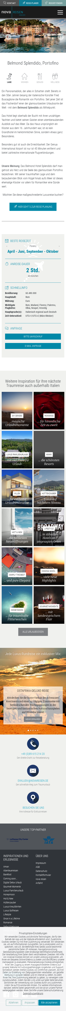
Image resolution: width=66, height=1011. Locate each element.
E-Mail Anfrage (33, 346)
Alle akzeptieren (49, 1002)
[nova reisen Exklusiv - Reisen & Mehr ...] (13, 12)
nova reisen (41, 879)
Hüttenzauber (9, 902)
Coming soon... (10, 878)
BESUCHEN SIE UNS (33, 807)
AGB (38, 867)
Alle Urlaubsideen (33, 631)
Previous (6, 246)
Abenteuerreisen (10, 870)
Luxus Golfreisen (11, 910)
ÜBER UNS (42, 856)
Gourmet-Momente (12, 886)
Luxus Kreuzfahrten (12, 906)
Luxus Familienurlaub (13, 890)
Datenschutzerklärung (33, 993)
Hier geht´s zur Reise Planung (34, 206)
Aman (6, 866)
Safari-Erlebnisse (11, 926)
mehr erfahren (33, 719)
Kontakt (11, 3)
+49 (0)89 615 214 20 (33, 754)
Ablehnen (13, 1002)
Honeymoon (9, 894)
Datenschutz (41, 871)
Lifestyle (7, 914)
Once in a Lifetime (11, 918)
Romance (7, 922)
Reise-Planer (32, 3)
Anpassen (30, 1002)
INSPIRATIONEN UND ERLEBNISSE (15, 857)
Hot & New (8, 898)
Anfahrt (39, 883)
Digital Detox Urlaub (12, 882)
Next (59, 246)
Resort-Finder (55, 3)
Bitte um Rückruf (33, 336)
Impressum (41, 863)
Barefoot (7, 874)
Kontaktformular (43, 875)
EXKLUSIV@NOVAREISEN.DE (33, 780)
